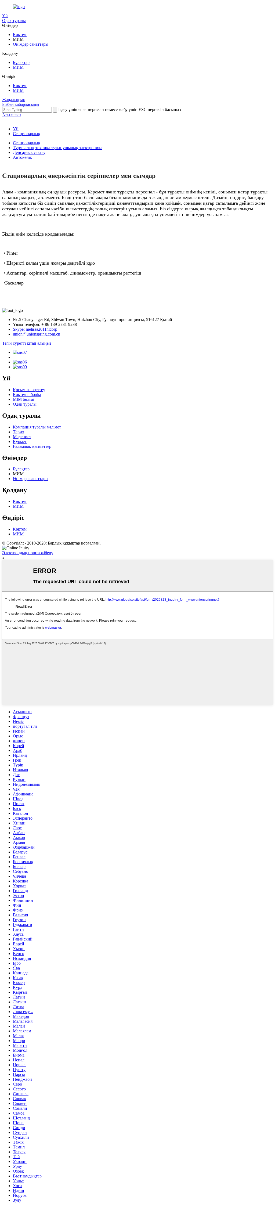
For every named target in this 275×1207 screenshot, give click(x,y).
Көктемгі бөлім (27, 394)
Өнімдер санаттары (30, 44)
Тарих (18, 432)
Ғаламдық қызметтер (32, 446)
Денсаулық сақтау (29, 152)
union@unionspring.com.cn (36, 334)
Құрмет (20, 441)
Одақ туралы (14, 20)
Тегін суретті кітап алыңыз (26, 343)
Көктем (20, 34)
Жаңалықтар (13, 99)
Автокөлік (22, 157)
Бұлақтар (21, 62)
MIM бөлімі (23, 399)
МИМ (18, 67)
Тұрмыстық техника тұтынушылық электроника (57, 147)
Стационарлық (26, 133)
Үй (5, 15)
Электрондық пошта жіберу (27, 552)
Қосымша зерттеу (29, 389)
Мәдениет (22, 436)
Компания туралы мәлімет (37, 427)
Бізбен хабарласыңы (20, 104)
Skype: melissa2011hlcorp (35, 329)
